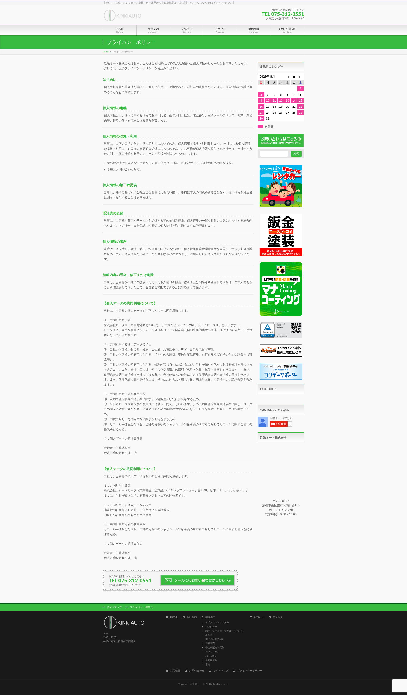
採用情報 (175, 670)
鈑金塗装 (210, 635)
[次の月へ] (300, 76)
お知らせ (259, 617)
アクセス (278, 617)
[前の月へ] (287, 76)
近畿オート (198, 684)
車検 (207, 664)
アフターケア (212, 651)
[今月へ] (294, 76)
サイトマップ (114, 607)
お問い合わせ (196, 670)
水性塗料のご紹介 (214, 639)
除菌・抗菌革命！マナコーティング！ (225, 630)
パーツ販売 (211, 656)
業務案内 (210, 617)
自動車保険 (211, 660)
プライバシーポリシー (142, 607)
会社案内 (192, 617)
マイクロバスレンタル (217, 622)
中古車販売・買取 (214, 647)
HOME (174, 617)
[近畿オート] (122, 17)
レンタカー (211, 626)
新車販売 (210, 643)
